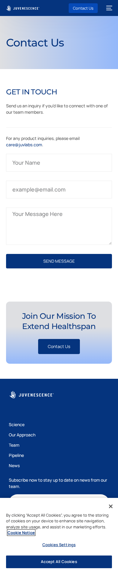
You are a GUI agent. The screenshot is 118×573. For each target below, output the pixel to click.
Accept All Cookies (59, 561)
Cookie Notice (21, 532)
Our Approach (22, 435)
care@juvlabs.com (24, 144)
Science (17, 424)
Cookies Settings (59, 544)
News (14, 465)
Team (14, 445)
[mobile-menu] (108, 8)
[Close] (110, 506)
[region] (59, 535)
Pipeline (16, 455)
